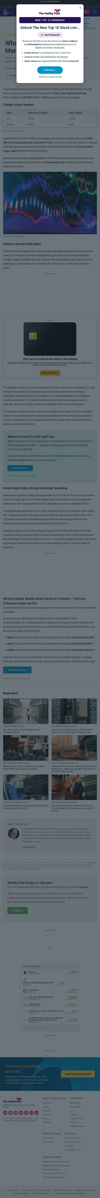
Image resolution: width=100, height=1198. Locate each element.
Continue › (50, 69)
